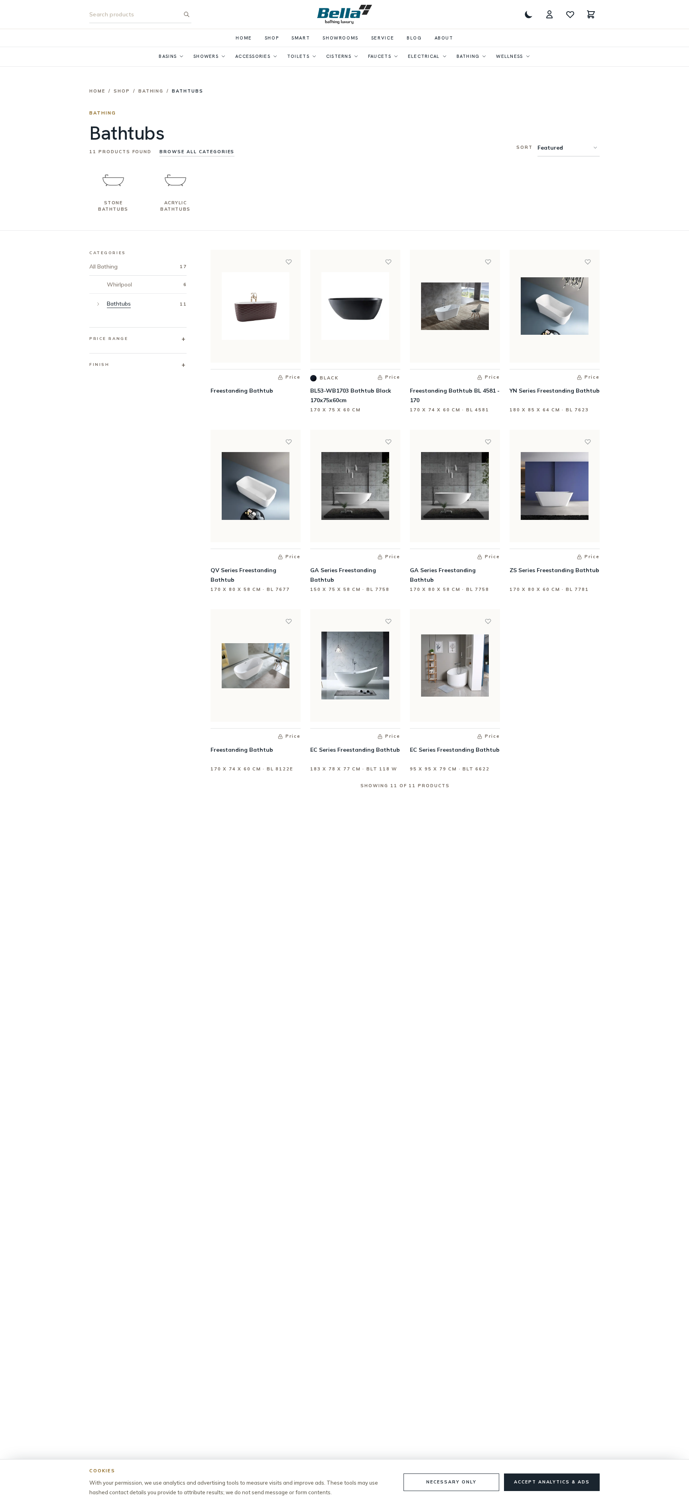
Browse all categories (196, 151)
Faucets (379, 56)
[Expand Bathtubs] (98, 304)
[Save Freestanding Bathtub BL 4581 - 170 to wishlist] (488, 262)
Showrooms (340, 38)
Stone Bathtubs (113, 206)
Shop (272, 38)
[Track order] (549, 14)
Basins (168, 56)
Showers (206, 56)
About (444, 38)
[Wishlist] (570, 14)
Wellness (509, 56)
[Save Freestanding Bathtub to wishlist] (288, 262)
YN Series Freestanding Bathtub (555, 390)
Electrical (424, 56)
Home (244, 38)
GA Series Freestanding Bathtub (343, 575)
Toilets (298, 56)
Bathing (468, 56)
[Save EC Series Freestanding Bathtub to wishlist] (388, 621)
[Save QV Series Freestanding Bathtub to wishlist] (288, 441)
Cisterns (338, 56)
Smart (300, 38)
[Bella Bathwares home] (344, 14)
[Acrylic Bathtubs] (175, 180)
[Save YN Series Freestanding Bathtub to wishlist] (587, 262)
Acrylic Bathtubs (175, 206)
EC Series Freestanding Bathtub (355, 749)
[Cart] (591, 14)
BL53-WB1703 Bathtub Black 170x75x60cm (350, 395)
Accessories (252, 56)
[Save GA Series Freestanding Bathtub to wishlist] (388, 441)
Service (382, 38)
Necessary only (451, 1482)
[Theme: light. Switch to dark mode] (528, 14)
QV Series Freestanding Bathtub (243, 575)
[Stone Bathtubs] (113, 180)
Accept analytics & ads (552, 1482)
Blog (414, 38)
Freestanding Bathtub (242, 390)
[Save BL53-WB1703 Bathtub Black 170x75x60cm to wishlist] (388, 262)
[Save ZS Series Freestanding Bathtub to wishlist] (587, 441)
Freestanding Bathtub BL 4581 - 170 (455, 395)
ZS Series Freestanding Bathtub (554, 570)
